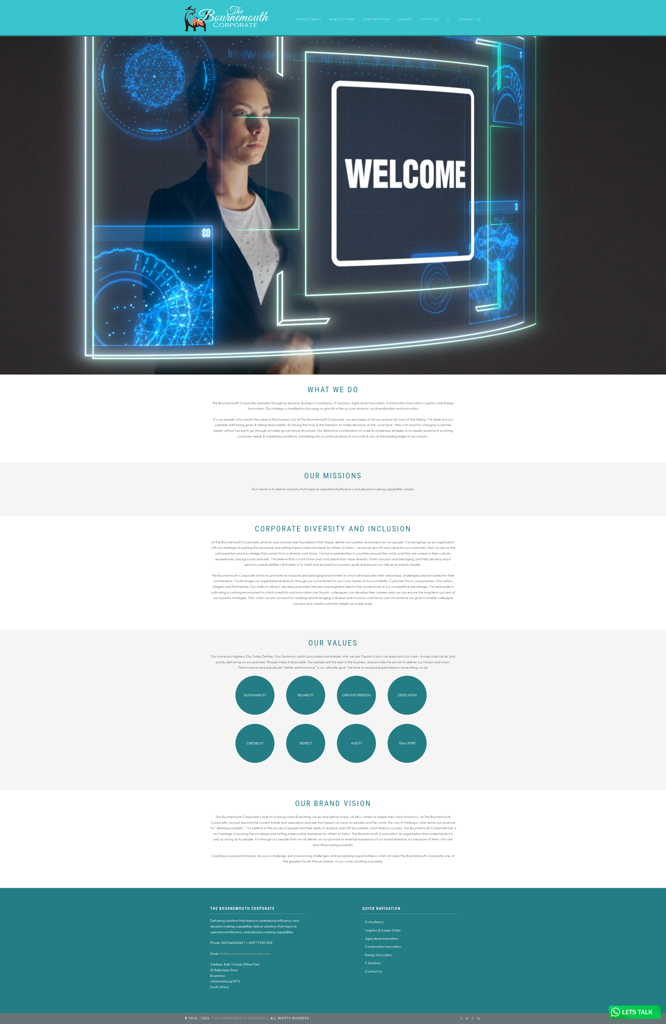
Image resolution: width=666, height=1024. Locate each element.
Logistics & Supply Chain (383, 930)
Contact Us (469, 19)
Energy (405, 19)
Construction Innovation (383, 946)
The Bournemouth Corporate (240, 1018)
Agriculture (342, 19)
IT (449, 19)
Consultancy (309, 19)
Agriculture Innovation (381, 938)
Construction (376, 19)
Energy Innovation (378, 955)
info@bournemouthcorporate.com (245, 953)
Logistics (429, 19)
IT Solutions (373, 963)
